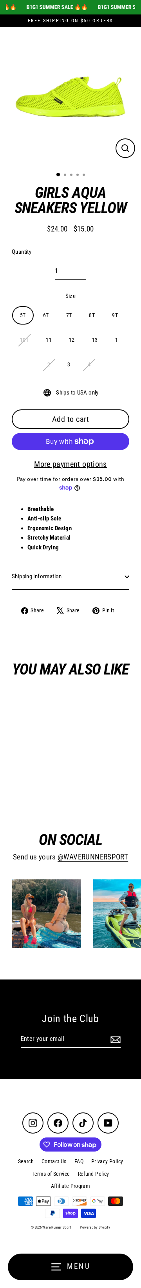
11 (49, 340)
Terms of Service (51, 1174)
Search (26, 1161)
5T (23, 315)
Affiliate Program (70, 1186)
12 (72, 340)
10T (24, 340)
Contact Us (54, 1161)
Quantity (21, 251)
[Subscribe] (114, 1039)
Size (70, 296)
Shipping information (37, 576)
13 (95, 340)
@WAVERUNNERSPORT (93, 857)
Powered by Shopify (95, 1227)
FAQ (78, 1161)
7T (69, 315)
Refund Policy (93, 1174)
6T (46, 315)
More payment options (70, 464)
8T (92, 315)
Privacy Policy (107, 1161)
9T (115, 315)
